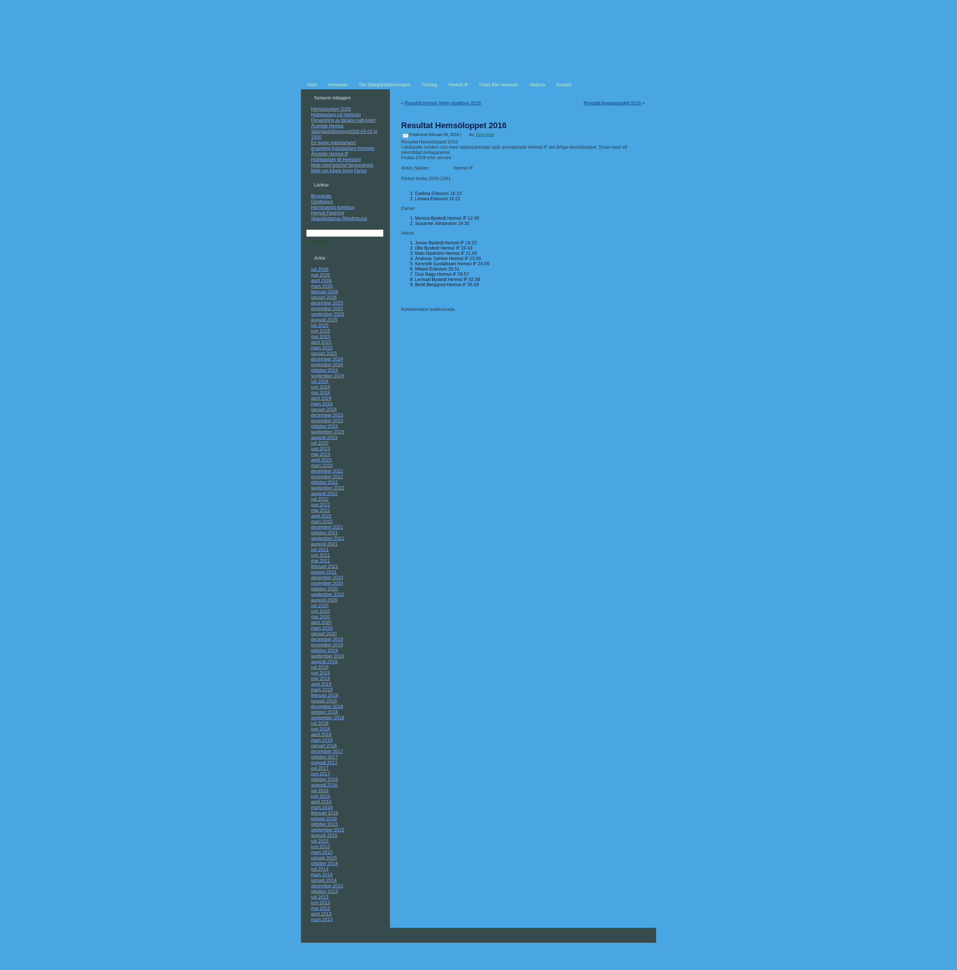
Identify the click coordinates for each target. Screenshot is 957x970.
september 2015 (327, 829)
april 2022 (321, 516)
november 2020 (327, 583)
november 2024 (327, 364)
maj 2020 (320, 617)
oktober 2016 (324, 779)
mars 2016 (322, 807)
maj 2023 (320, 454)
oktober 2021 (324, 532)
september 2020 (327, 594)
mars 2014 (322, 874)
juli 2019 (320, 667)
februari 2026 (324, 291)
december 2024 (327, 359)
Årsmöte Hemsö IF (329, 154)
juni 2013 (320, 902)
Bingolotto (321, 196)
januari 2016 (324, 818)
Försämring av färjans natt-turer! (343, 120)
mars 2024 (322, 404)
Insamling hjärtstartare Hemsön (343, 148)
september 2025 (327, 314)
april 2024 (321, 398)
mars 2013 (322, 919)
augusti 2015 (324, 835)
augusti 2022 (324, 493)
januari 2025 (324, 353)
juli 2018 (320, 723)
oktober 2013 (324, 891)
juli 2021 (320, 549)
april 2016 (321, 801)
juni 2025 (320, 331)
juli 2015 (320, 841)
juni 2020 (320, 611)
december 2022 (327, 471)
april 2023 (321, 460)
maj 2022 (320, 510)
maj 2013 (320, 908)
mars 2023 (322, 465)
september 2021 (327, 538)
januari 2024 (324, 409)
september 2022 (327, 488)
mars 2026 (322, 286)
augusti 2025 (324, 319)
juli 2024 (320, 381)
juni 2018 (320, 729)
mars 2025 (322, 347)
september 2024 (327, 376)
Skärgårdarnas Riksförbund (339, 218)
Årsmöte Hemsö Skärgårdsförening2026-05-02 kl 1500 (344, 131)
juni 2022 (320, 504)
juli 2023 (320, 443)
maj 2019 (320, 678)
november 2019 (327, 645)
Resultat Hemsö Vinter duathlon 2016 (443, 103)
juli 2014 (320, 869)
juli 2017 (320, 768)
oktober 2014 (324, 863)
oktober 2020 (324, 588)
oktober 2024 (324, 370)
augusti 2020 (324, 600)
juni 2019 (320, 673)
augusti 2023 (324, 437)
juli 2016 (320, 790)
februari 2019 (324, 695)
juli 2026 (320, 269)
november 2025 (327, 308)
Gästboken (322, 201)
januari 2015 (324, 858)
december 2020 (327, 577)
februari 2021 (324, 566)
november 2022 (327, 476)
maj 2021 (320, 560)
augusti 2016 (324, 785)
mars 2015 (322, 852)
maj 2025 (320, 336)
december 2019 (327, 639)
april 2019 (321, 684)
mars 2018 (322, 740)
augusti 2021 (324, 544)
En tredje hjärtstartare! (333, 142)
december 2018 (327, 706)
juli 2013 (320, 897)
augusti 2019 (324, 661)
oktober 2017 (324, 757)
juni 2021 (320, 555)
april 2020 (321, 622)
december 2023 (327, 415)
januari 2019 (324, 701)
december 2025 (327, 303)
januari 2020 (324, 633)
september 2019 (327, 656)
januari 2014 (324, 880)
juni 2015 (320, 846)
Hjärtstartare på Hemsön (336, 114)
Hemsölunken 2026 (331, 109)
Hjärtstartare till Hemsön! (336, 159)
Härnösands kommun (333, 207)
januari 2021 (324, 572)
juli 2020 (320, 605)
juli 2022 (320, 499)
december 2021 (327, 527)
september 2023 (327, 432)
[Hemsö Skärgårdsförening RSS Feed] (309, 948)
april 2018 (321, 734)
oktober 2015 (324, 824)
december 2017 (327, 751)
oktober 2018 (324, 712)
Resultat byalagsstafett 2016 (612, 103)
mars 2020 (322, 628)
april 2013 (321, 914)
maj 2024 (320, 392)
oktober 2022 (324, 482)
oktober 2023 (324, 426)
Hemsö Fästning (327, 213)
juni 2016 (320, 796)
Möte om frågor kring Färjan (339, 170)
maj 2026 (320, 275)
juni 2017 (320, 773)
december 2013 (327, 886)
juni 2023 (320, 448)
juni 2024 (320, 387)
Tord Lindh (484, 134)
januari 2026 (324, 297)
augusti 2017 (324, 762)
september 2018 (327, 717)
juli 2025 (320, 325)
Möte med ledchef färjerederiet (342, 165)
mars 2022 (322, 521)
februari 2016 (324, 813)
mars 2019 (322, 689)
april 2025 (321, 342)
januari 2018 (324, 745)
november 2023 (327, 420)
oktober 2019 (324, 650)
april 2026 (321, 280)
